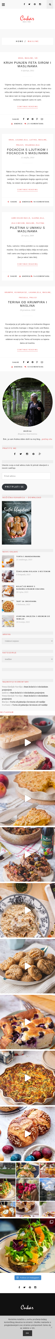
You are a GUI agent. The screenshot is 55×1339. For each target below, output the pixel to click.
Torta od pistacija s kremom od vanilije (27, 702)
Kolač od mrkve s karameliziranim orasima (30, 587)
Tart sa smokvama (26, 601)
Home (19, 41)
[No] (51, 1327)
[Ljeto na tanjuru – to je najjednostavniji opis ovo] (27, 854)
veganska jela (32, 145)
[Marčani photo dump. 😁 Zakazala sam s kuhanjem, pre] (27, 1189)
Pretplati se (14, 487)
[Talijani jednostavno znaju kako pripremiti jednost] (27, 910)
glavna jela (38, 218)
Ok (27, 1333)
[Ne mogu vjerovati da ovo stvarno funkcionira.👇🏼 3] (27, 966)
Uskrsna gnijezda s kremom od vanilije (33, 617)
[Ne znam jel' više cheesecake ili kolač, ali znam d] (27, 1022)
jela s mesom (18, 223)
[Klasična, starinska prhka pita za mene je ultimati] (27, 798)
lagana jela (21, 140)
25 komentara (35, 124)
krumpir (9, 292)
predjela (23, 298)
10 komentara (35, 367)
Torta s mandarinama (28, 556)
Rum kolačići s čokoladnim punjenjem (27, 693)
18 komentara (41, 202)
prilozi (19, 145)
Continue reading (27, 107)
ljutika (33, 140)
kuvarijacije (21, 292)
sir (36, 58)
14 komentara (41, 276)
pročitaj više (47, 439)
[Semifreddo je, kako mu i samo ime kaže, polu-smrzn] (27, 742)
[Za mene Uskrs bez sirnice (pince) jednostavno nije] (27, 1134)
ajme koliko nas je (20, 218)
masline (29, 58)
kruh (20, 58)
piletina (40, 223)
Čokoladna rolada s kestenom (33, 571)
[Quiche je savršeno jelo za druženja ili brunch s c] (27, 1078)
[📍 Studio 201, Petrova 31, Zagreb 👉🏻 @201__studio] (27, 1245)
